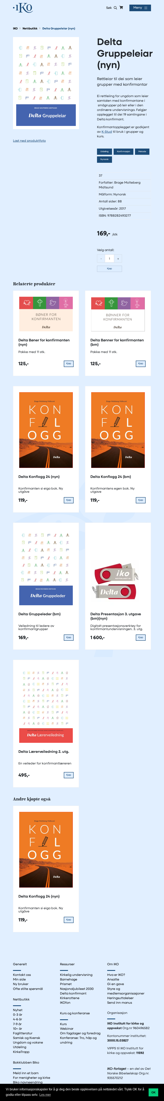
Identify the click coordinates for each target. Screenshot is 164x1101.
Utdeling (104, 152)
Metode (142, 152)
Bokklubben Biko (26, 1062)
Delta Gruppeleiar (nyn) (58, 28)
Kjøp (109, 268)
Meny (137, 7)
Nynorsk (104, 159)
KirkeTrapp (21, 1052)
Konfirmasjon (123, 152)
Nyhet (17, 1010)
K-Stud (107, 132)
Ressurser (67, 964)
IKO (15, 28)
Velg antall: (105, 250)
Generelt (20, 964)
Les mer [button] (45, 1094)
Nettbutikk (30, 28)
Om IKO (113, 964)
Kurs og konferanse (75, 1013)
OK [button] (153, 1092)
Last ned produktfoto (29, 141)
